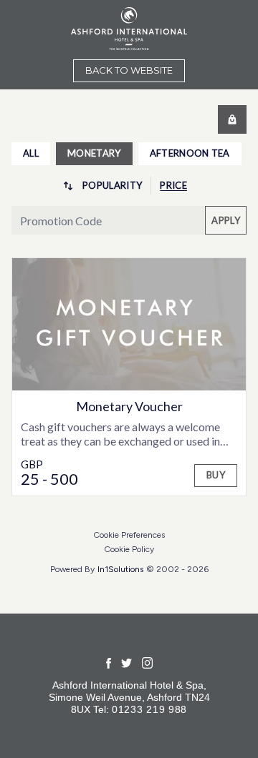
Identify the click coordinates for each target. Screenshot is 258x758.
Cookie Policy (129, 549)
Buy (215, 475)
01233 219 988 (149, 709)
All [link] (31, 153)
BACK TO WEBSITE (129, 70)
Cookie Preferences (129, 535)
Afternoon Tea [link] (190, 153)
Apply (225, 220)
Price (173, 185)
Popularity (112, 185)
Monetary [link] (94, 153)
